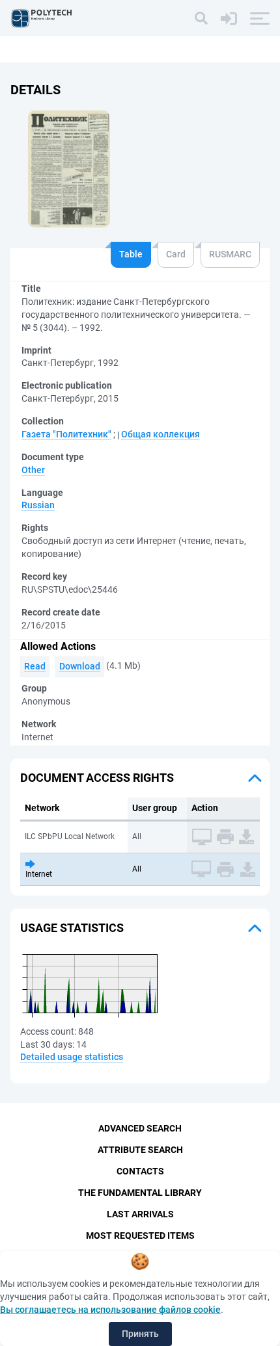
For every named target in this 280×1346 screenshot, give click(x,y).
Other (33, 470)
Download (79, 666)
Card (176, 254)
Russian (38, 505)
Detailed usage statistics (71, 1057)
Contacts (140, 1171)
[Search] (201, 18)
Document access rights (97, 777)
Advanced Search (140, 1128)
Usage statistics (72, 928)
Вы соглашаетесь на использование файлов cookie (110, 1309)
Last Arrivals (140, 1214)
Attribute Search (140, 1150)
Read (35, 666)
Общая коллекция (160, 434)
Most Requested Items (140, 1235)
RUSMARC (230, 254)
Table (131, 254)
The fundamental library (140, 1192)
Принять (140, 1333)
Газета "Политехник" (66, 434)
